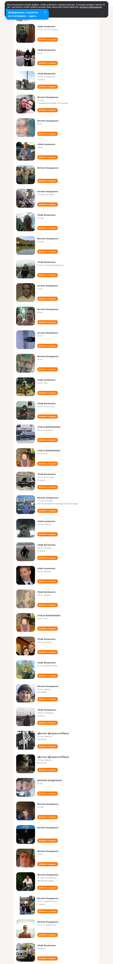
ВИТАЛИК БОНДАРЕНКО (49, 780)
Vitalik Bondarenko (46, 50)
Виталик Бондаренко (47, 97)
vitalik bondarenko (46, 26)
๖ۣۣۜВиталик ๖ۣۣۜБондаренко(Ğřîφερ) (53, 733)
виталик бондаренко (47, 191)
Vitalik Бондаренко (46, 709)
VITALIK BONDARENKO (48, 427)
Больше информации (91, 7)
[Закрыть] (45, 12)
